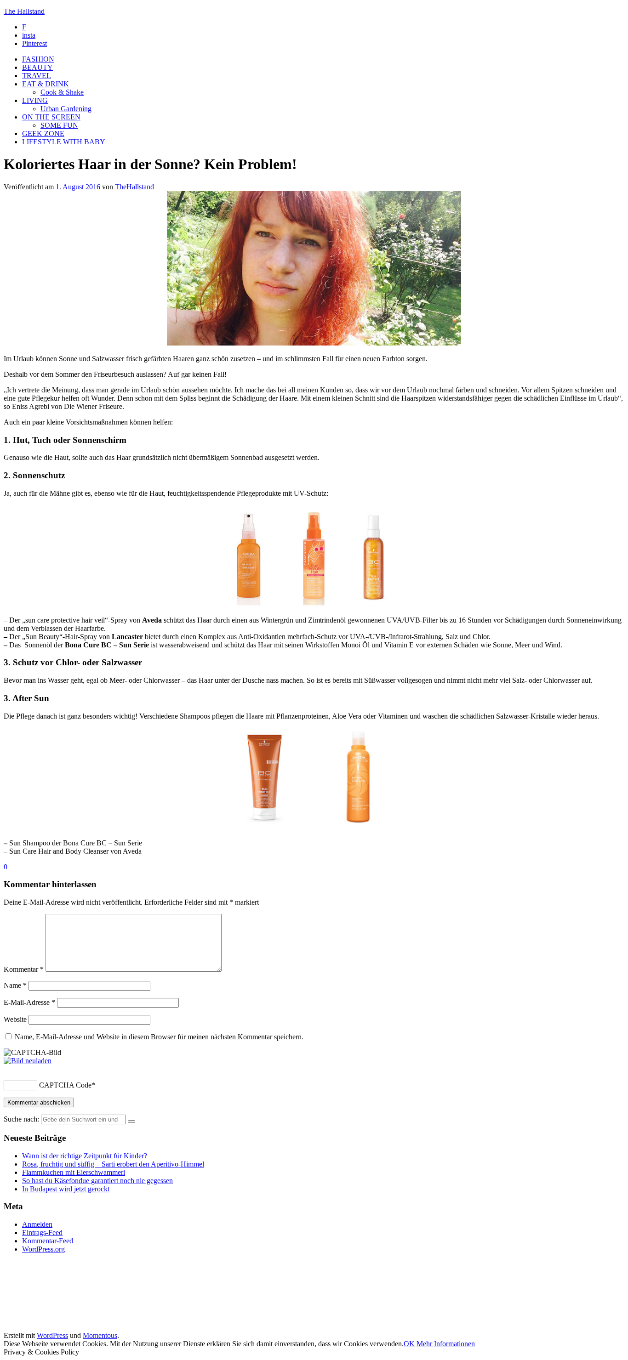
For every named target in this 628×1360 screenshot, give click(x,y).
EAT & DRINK (45, 84)
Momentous (100, 1335)
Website (15, 1019)
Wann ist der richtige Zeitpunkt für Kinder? (84, 1156)
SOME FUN (59, 125)
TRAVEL (36, 75)
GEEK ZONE (43, 133)
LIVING (35, 100)
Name (15, 985)
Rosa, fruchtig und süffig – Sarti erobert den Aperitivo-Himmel (113, 1164)
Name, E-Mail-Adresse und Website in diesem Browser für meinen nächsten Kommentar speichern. (159, 1037)
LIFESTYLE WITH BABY (63, 142)
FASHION (38, 59)
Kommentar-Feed (47, 1241)
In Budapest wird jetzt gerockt (65, 1189)
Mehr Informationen (446, 1344)
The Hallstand (24, 11)
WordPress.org (43, 1249)
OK (409, 1344)
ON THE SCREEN (51, 117)
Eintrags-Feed (42, 1232)
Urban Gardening (65, 109)
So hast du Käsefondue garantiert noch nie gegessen (97, 1180)
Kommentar (24, 969)
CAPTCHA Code (65, 1085)
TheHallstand (134, 187)
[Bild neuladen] (27, 1061)
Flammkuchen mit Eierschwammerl (73, 1172)
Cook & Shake (62, 92)
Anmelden (37, 1224)
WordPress (52, 1335)
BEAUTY (37, 67)
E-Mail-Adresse (29, 1002)
